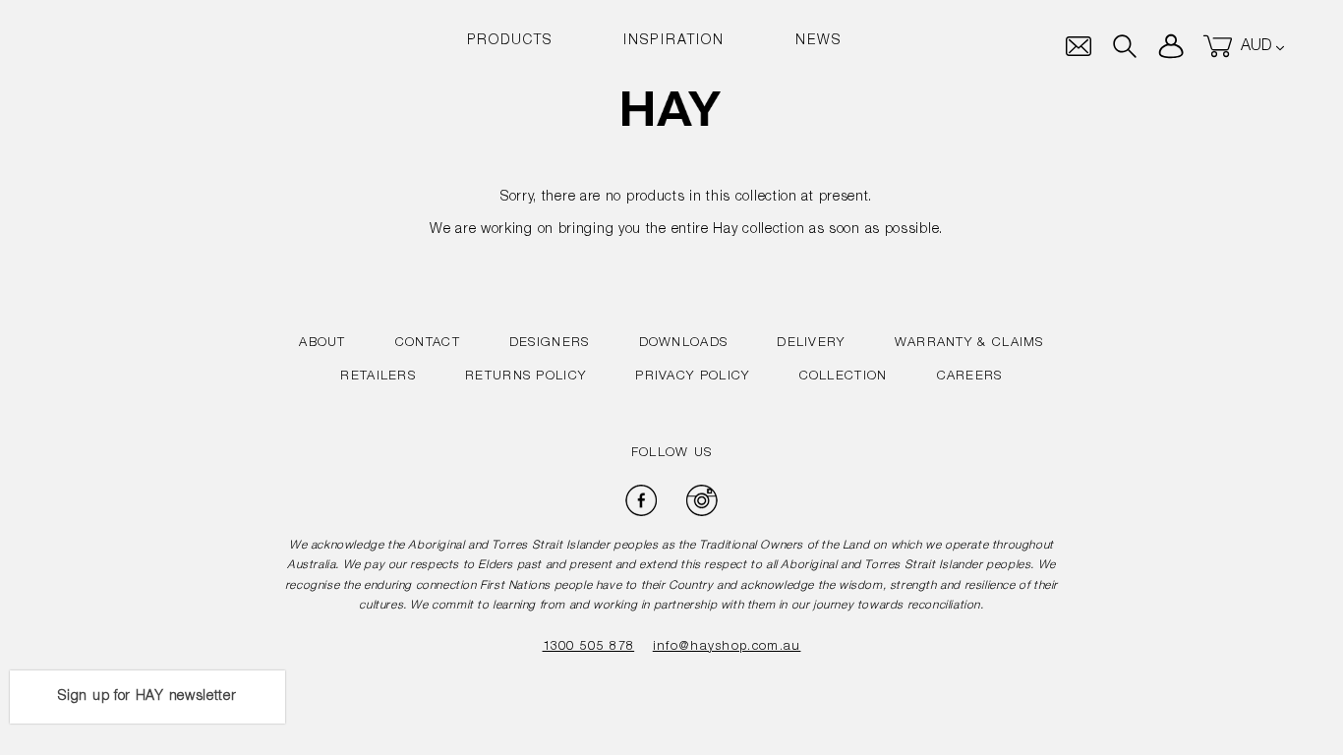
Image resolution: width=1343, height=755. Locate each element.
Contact (427, 343)
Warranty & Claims (969, 343)
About (322, 343)
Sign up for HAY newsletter (147, 697)
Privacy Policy (692, 377)
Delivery (811, 343)
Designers (549, 343)
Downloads (684, 343)
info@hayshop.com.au (727, 647)
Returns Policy (525, 377)
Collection (843, 377)
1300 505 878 (589, 647)
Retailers (378, 377)
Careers (970, 377)
